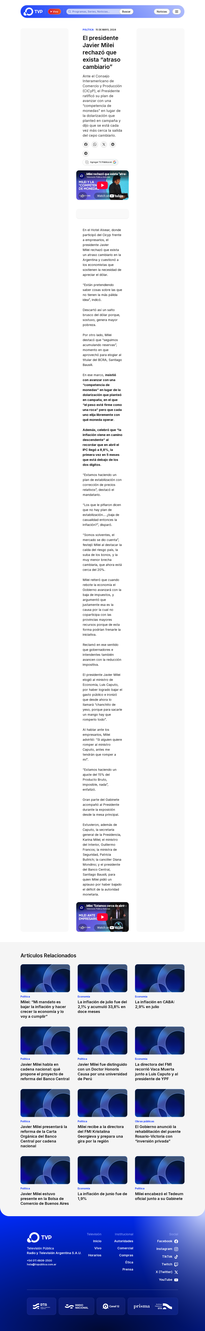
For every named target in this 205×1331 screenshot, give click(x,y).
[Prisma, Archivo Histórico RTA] (153, 1306)
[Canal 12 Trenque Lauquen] (111, 1306)
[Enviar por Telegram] (86, 153)
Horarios (94, 1255)
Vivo (55, 11)
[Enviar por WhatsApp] (95, 144)
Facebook (164, 1241)
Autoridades (123, 1241)
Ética (129, 1262)
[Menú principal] (176, 11)
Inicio (97, 1241)
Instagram (164, 1249)
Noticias (162, 11)
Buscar (126, 11)
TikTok (167, 1256)
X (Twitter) (164, 1272)
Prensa (128, 1269)
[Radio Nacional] (76, 1306)
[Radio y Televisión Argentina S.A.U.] (41, 1306)
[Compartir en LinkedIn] (113, 144)
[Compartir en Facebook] (86, 144)
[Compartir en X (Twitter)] (104, 144)
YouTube (165, 1280)
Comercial (125, 1248)
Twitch (167, 1264)
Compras (126, 1255)
